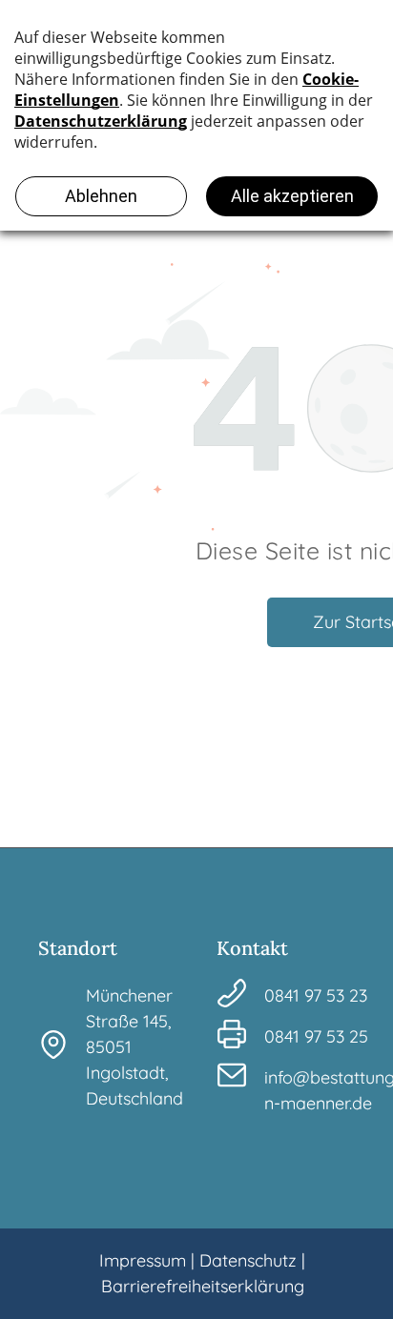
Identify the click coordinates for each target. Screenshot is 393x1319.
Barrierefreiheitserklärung (202, 1286)
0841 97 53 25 (316, 1036)
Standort (77, 948)
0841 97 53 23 (315, 995)
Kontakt (252, 948)
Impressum (142, 1260)
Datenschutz (248, 1260)
